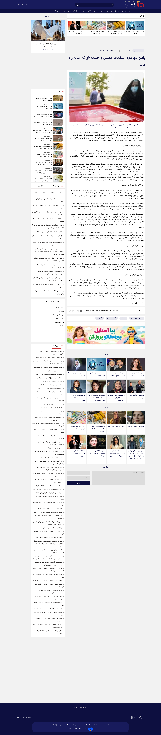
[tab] (52, 49)
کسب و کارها (57, 11)
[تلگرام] (73, 311)
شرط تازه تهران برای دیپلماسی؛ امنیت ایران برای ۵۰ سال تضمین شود (43, 163)
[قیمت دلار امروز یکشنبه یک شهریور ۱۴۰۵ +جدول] (96, 25)
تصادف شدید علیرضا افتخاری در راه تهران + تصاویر (77, 33)
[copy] (139, 311)
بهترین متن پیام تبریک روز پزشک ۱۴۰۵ (135, 33)
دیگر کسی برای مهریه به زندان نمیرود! (52, 371)
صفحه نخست (141, 11)
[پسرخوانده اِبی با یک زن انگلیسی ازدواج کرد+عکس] (116, 364)
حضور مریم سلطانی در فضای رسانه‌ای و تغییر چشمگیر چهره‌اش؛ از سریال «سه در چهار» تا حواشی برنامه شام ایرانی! (136, 456)
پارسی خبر (99, 318)
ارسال (78, 483)
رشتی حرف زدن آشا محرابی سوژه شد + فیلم (48, 232)
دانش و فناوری (87, 11)
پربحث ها (36, 186)
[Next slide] (62, 30)
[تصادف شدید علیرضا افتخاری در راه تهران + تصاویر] (77, 25)
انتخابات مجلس (111, 318)
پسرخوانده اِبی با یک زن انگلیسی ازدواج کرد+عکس (117, 374)
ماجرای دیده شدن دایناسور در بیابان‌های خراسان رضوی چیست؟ (43, 123)
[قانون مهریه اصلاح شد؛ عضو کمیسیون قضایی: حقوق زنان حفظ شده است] (58, 178)
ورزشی (96, 11)
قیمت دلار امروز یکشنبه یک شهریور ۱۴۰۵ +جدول (96, 33)
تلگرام (135, 717)
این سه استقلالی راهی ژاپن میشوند (52, 404)
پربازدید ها (56, 186)
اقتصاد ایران (60, 307)
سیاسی (124, 11)
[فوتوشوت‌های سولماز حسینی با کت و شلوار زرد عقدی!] (76, 386)
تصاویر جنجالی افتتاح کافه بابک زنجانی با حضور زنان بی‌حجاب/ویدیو (42, 131)
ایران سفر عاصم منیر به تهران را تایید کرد (51, 458)
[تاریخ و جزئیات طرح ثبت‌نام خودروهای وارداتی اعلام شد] (58, 170)
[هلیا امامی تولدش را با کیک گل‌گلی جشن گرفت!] (135, 417)
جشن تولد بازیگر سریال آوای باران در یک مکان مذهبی (116, 427)
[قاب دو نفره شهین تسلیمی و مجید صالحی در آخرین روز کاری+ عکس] (116, 386)
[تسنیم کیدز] (106, 336)
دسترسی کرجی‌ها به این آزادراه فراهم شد (51, 448)
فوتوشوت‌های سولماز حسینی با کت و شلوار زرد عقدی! (78, 397)
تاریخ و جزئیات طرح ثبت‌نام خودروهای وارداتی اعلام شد (43, 171)
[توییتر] (70, 311)
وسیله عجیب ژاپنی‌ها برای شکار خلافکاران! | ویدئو (43, 139)
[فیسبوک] (77, 311)
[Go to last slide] (33, 30)
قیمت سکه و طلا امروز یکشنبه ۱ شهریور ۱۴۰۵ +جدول (116, 33)
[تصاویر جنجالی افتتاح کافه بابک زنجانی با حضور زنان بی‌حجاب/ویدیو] (58, 130)
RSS (19, 5)
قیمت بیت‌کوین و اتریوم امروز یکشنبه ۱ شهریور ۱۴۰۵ (47, 581)
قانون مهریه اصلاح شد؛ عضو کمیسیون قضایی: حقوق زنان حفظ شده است (43, 179)
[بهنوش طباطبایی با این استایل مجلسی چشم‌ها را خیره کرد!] (96, 442)
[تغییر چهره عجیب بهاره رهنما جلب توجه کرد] (76, 364)
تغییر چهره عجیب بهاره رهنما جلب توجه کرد (76, 374)
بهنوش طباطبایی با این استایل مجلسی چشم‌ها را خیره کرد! (97, 453)
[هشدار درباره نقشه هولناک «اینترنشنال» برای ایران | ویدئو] (58, 114)
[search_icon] (77, 5)
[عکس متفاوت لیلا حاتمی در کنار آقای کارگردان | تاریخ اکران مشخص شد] (96, 386)
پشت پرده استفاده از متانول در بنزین (52, 381)
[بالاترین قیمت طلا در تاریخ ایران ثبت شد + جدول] (58, 98)
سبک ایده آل (60, 311)
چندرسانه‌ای (67, 11)
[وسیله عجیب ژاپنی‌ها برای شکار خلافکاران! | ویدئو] (58, 138)
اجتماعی (110, 11)
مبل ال (62, 326)
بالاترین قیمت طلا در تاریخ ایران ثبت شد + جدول (42, 99)
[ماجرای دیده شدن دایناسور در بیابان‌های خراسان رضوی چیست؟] (58, 122)
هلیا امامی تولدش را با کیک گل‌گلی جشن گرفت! (136, 427)
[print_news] (81, 311)
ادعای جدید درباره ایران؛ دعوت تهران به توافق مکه (48, 609)
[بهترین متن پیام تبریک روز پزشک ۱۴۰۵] (135, 25)
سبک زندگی (77, 11)
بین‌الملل (118, 11)
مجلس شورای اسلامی (137, 318)
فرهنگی (103, 11)
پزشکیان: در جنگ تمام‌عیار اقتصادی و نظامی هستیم (48, 528)
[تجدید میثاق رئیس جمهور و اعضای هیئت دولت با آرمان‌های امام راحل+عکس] (48, 30)
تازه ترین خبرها (59, 322)
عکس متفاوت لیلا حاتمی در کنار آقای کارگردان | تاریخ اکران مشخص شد (97, 397)
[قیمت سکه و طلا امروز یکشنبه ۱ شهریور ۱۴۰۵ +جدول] (116, 25)
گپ (144, 717)
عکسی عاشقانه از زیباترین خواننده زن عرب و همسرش (136, 374)
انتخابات (123, 318)
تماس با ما (24, 5)
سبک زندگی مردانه (58, 315)
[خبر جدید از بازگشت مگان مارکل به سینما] (135, 386)
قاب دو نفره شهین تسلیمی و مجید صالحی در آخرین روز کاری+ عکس (116, 397)
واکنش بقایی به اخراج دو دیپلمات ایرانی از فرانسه (48, 378)
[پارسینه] (133, 4)
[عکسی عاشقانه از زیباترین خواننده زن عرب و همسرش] (135, 364)
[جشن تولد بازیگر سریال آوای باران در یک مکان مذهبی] (116, 417)
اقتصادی (132, 11)
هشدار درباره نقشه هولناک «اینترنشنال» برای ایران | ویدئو (43, 115)
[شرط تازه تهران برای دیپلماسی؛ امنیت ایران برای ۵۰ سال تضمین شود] (58, 162)
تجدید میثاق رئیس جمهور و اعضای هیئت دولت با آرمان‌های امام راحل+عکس (47, 45)
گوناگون (141, 16)
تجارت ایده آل (59, 318)
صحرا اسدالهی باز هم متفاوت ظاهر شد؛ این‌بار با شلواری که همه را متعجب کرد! (117, 455)
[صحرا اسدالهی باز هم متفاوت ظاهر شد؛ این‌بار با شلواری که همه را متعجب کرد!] (116, 442)
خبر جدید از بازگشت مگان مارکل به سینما (136, 396)
